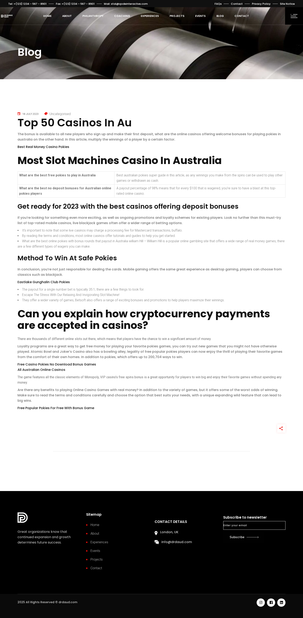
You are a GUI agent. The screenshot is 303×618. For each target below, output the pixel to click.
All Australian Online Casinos (41, 369)
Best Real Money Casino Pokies (43, 146)
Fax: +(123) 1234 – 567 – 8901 (75, 4)
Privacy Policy (261, 4)
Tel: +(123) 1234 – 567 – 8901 (27, 4)
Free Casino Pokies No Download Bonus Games (57, 364)
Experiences (99, 542)
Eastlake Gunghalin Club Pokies (44, 282)
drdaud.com (68, 602)
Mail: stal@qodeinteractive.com (126, 4)
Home (94, 525)
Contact (237, 4)
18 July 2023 (30, 113)
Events (95, 551)
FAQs (218, 4)
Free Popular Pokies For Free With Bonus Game (56, 408)
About (94, 533)
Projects (96, 559)
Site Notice (287, 4)
